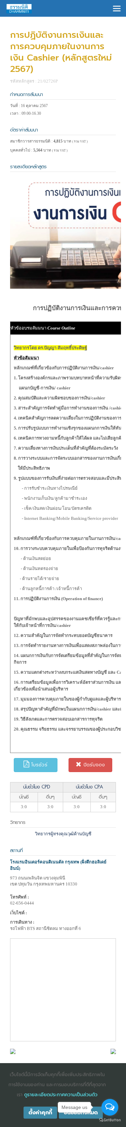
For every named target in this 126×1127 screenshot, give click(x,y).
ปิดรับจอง (93, 765)
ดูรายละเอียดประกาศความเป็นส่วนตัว (60, 1094)
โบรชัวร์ (39, 765)
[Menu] (117, 7)
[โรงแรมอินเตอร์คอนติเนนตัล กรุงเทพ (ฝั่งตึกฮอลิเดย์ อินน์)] (12, 1050)
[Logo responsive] (19, 8)
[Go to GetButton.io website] (110, 1120)
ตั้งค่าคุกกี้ (40, 1113)
